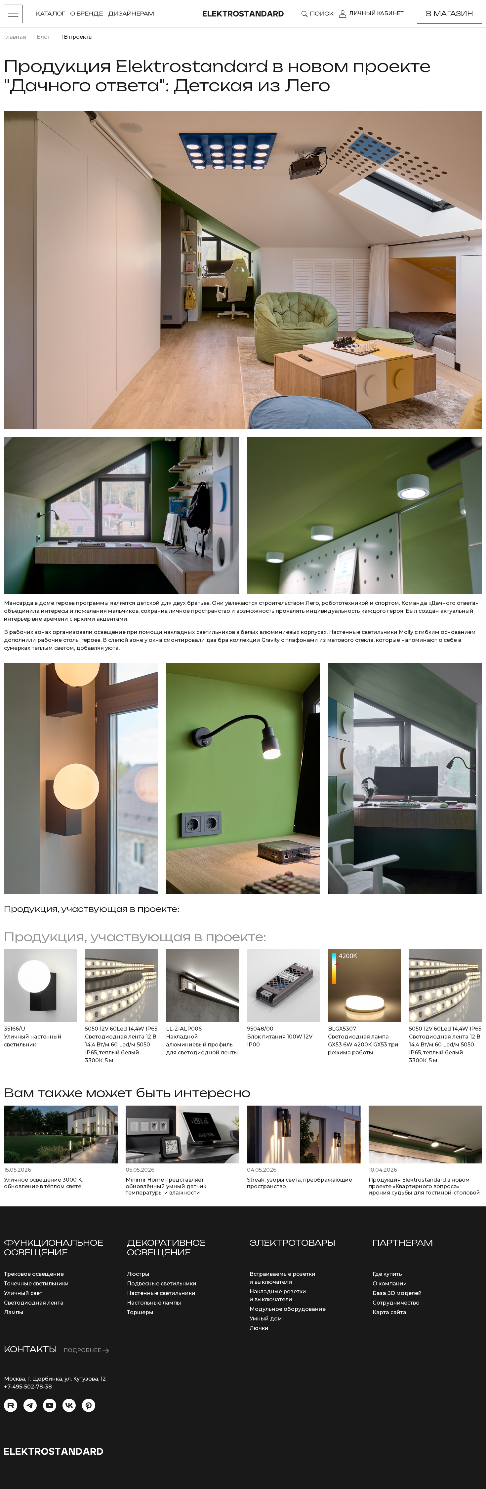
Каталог (50, 13)
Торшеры (140, 1312)
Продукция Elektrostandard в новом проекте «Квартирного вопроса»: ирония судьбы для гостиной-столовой (424, 1186)
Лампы (13, 1312)
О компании (390, 1283)
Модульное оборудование (288, 1309)
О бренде (86, 13)
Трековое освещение (34, 1274)
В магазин (449, 14)
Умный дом (266, 1318)
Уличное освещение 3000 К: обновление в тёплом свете (43, 1183)
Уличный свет (23, 1293)
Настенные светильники (161, 1293)
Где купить (387, 1274)
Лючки (259, 1328)
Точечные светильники (36, 1283)
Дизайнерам (131, 13)
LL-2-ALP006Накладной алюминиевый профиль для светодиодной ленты (202, 1041)
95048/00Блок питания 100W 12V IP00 (279, 1037)
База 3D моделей (397, 1293)
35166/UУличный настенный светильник (32, 1037)
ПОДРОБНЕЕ (82, 1350)
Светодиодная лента (33, 1303)
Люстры (138, 1274)
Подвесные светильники (161, 1283)
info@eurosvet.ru (27, 1394)
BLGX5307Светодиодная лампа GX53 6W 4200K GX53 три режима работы (363, 1041)
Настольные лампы (154, 1303)
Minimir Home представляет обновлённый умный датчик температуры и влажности (166, 1186)
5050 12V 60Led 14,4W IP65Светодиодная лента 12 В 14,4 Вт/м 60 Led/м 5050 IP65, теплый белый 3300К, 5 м (121, 1045)
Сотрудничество (396, 1303)
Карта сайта (389, 1312)
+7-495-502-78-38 (28, 1387)
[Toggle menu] (13, 14)
